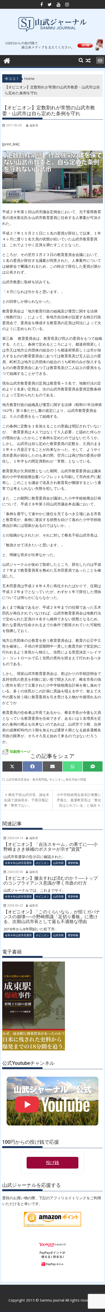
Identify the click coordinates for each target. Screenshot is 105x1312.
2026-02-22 (15, 905)
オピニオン (56, 779)
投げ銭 (52, 1162)
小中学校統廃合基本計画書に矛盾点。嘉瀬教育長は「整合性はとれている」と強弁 (79, 800)
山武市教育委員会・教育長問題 (26, 779)
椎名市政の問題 (76, 779)
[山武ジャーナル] (6, 60)
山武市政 (58, 863)
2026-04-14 (15, 838)
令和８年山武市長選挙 (18, 863)
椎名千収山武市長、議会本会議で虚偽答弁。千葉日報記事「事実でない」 (26, 800)
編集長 (34, 125)
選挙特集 (73, 863)
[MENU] (100, 60)
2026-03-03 (15, 872)
